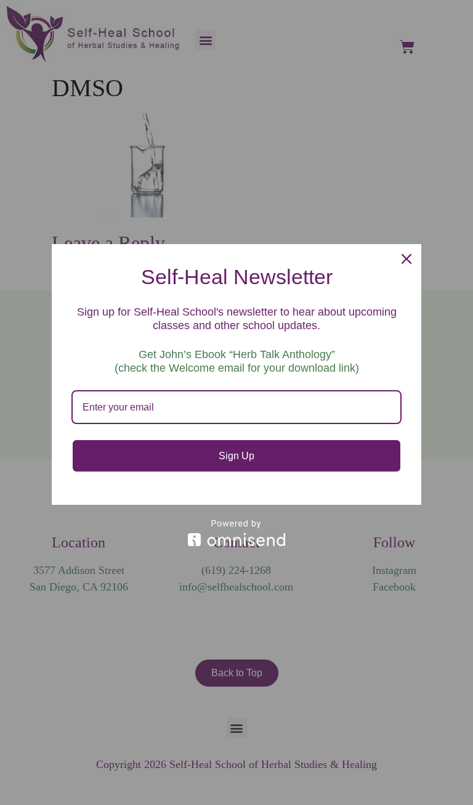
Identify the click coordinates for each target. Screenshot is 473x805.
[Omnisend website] (236, 533)
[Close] (406, 259)
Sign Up (236, 456)
